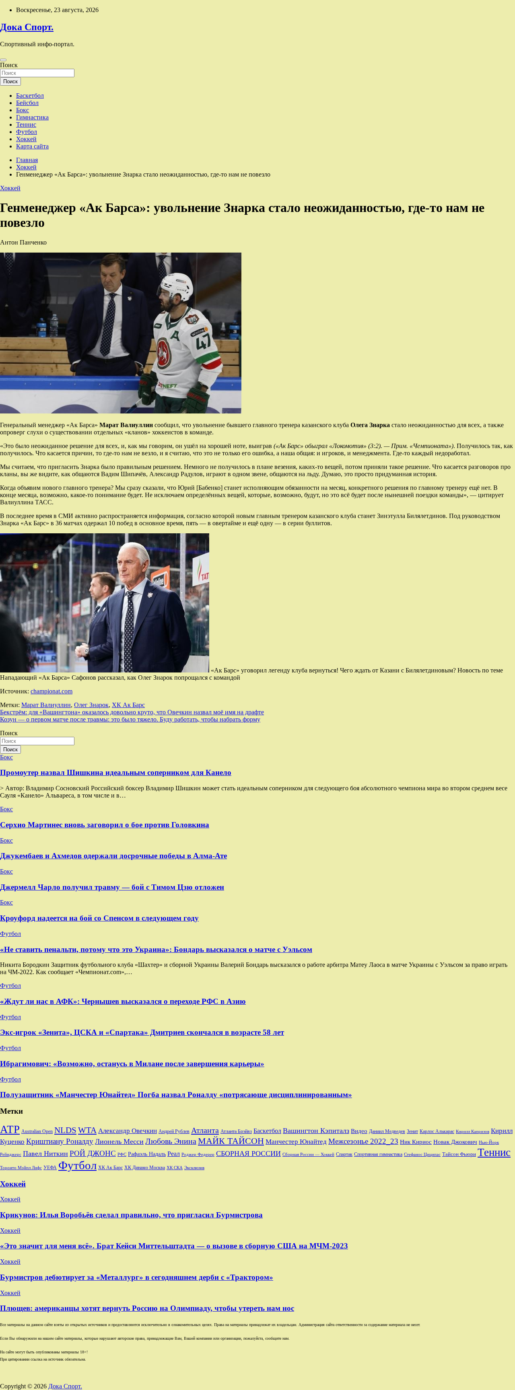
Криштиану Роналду (59, 1141)
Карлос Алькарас (437, 1131)
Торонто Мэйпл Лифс (21, 1168)
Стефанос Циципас (422, 1154)
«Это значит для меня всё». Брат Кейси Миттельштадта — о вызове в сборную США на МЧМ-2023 (174, 1246)
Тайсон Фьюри (459, 1154)
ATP (10, 1129)
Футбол (26, 131)
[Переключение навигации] (3, 60)
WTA (87, 1130)
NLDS (65, 1130)
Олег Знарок (91, 704)
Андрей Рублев (174, 1131)
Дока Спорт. (27, 27)
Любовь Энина (170, 1141)
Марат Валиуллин (46, 704)
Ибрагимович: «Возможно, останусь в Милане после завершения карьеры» (132, 1063)
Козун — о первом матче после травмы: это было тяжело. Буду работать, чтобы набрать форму (130, 719)
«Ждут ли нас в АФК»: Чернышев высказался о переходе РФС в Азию (123, 1001)
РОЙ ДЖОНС (93, 1153)
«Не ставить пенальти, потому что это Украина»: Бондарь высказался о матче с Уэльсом (156, 949)
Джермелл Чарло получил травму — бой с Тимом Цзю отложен (112, 887)
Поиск (9, 65)
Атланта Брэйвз (236, 1131)
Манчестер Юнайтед (296, 1141)
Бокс (22, 110)
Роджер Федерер (197, 1154)
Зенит (412, 1131)
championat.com (51, 691)
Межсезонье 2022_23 (363, 1141)
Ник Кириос (416, 1142)
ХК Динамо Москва (144, 1167)
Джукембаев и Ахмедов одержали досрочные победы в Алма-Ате (113, 855)
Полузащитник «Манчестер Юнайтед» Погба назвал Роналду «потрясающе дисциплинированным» (176, 1094)
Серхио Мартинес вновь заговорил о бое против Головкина (104, 824)
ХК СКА (175, 1168)
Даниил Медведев (387, 1131)
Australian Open (37, 1131)
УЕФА (50, 1167)
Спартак (344, 1154)
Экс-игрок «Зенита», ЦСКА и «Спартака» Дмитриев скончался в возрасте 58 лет (142, 1032)
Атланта (205, 1130)
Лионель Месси (119, 1141)
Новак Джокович (455, 1142)
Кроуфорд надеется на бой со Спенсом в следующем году (99, 918)
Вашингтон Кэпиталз (316, 1131)
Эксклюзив (194, 1167)
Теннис (26, 124)
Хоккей (26, 139)
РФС (121, 1154)
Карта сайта (32, 146)
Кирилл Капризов (472, 1131)
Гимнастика (32, 117)
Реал (173, 1154)
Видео (359, 1131)
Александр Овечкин (127, 1131)
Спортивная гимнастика (378, 1154)
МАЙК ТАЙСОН (231, 1141)
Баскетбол (30, 95)
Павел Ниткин (45, 1153)
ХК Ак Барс (128, 704)
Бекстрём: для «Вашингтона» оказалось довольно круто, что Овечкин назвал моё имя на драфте (132, 712)
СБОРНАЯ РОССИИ (248, 1153)
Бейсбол (27, 102)
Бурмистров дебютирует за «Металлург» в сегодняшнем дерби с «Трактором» (136, 1277)
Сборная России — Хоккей (308, 1154)
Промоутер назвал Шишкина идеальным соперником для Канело (115, 772)
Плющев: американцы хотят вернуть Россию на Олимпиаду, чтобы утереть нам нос (147, 1308)
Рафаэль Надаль (147, 1154)
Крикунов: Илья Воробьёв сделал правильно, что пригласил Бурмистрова (131, 1215)
